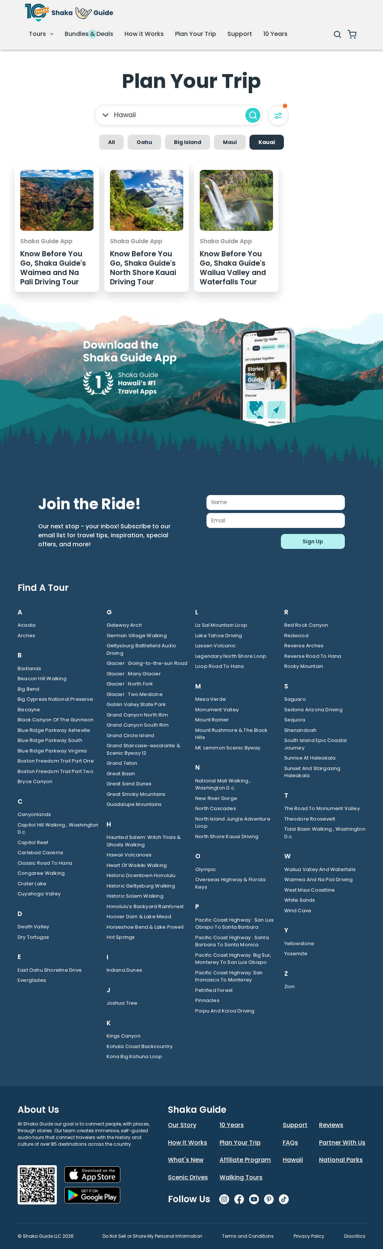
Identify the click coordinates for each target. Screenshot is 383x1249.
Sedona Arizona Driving (313, 709)
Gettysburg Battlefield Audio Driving (142, 649)
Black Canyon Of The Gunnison (56, 719)
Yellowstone (299, 943)
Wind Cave (298, 910)
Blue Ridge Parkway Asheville (54, 730)
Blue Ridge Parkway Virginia (52, 750)
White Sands (299, 900)
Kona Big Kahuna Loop (134, 1056)
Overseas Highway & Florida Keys (230, 883)
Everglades (32, 980)
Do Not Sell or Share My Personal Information (152, 1236)
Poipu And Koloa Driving (225, 1010)
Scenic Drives (188, 1177)
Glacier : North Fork (130, 683)
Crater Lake (32, 883)
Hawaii (293, 1159)
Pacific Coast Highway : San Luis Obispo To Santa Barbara (234, 923)
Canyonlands (34, 814)
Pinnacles (207, 1000)
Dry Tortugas (33, 937)
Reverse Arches (304, 645)
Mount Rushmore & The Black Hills (231, 734)
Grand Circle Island (130, 735)
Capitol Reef (33, 842)
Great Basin (121, 773)
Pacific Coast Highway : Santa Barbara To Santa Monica (232, 941)
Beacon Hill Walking (42, 678)
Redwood (296, 635)
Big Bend (29, 689)
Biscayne (29, 709)
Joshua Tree (122, 1003)
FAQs (290, 1142)
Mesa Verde (210, 699)
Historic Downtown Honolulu (141, 875)
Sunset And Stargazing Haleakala (312, 772)
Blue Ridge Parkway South (50, 740)
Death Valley (33, 926)
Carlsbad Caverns (40, 852)
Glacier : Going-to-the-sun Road (147, 663)
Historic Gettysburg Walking (141, 885)
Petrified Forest (214, 990)
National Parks (341, 1159)
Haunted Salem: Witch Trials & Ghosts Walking (144, 841)
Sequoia (294, 719)
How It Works (187, 1142)
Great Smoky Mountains (136, 794)
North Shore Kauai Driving (226, 836)
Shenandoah (300, 730)
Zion (289, 986)
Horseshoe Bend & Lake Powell (145, 927)
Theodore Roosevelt (309, 818)
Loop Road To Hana (219, 666)
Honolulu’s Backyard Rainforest (145, 906)
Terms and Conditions (248, 1236)
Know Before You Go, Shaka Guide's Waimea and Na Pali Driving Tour (53, 268)
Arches (26, 635)
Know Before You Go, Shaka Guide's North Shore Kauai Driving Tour (143, 268)
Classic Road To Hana (45, 863)
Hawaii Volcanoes (129, 854)
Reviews (331, 1125)
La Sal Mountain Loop (221, 625)
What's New (185, 1159)
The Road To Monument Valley (322, 808)
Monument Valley (217, 709)
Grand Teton (122, 763)
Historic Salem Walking (135, 896)
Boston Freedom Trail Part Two (56, 771)
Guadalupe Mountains (134, 804)
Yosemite (296, 953)
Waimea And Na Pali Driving (318, 879)
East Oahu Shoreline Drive (50, 970)
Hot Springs (121, 937)
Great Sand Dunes (129, 783)
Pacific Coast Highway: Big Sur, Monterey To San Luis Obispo (233, 959)
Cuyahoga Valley (39, 893)
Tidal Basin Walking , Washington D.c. (324, 832)
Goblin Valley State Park (136, 704)
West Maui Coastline (309, 890)
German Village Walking (137, 635)
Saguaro (295, 699)
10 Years (275, 34)
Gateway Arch (124, 625)
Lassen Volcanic (215, 645)
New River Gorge (216, 798)
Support (239, 34)
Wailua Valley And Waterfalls (320, 869)
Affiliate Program (245, 1159)
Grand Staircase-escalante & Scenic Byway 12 (143, 749)
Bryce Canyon (35, 781)
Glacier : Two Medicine (135, 694)
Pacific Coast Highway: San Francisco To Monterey (229, 976)
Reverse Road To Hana (312, 656)
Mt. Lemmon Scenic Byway (228, 747)
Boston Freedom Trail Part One (56, 760)
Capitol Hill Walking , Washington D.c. (58, 828)
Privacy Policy (309, 1236)
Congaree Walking (41, 873)
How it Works (144, 34)
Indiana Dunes (125, 970)
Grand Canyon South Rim (138, 725)
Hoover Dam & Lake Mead (139, 916)
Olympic (205, 869)
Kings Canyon (124, 1035)
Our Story (182, 1125)
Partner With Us (342, 1142)
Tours (38, 34)
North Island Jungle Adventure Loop (232, 822)
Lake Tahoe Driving (218, 635)
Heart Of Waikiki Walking (137, 865)
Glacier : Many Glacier (134, 673)
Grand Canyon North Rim (137, 714)
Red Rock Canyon (306, 625)
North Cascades (215, 808)
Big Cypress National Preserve (55, 699)
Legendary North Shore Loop (230, 656)
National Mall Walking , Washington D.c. (223, 784)
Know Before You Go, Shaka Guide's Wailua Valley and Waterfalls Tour (233, 268)
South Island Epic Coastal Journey (315, 744)
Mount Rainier (212, 719)
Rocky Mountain (304, 666)
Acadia (27, 625)
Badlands (30, 668)
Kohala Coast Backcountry (140, 1046)
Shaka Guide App (46, 241)
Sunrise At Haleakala (310, 757)
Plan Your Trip (195, 34)
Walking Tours (241, 1177)
